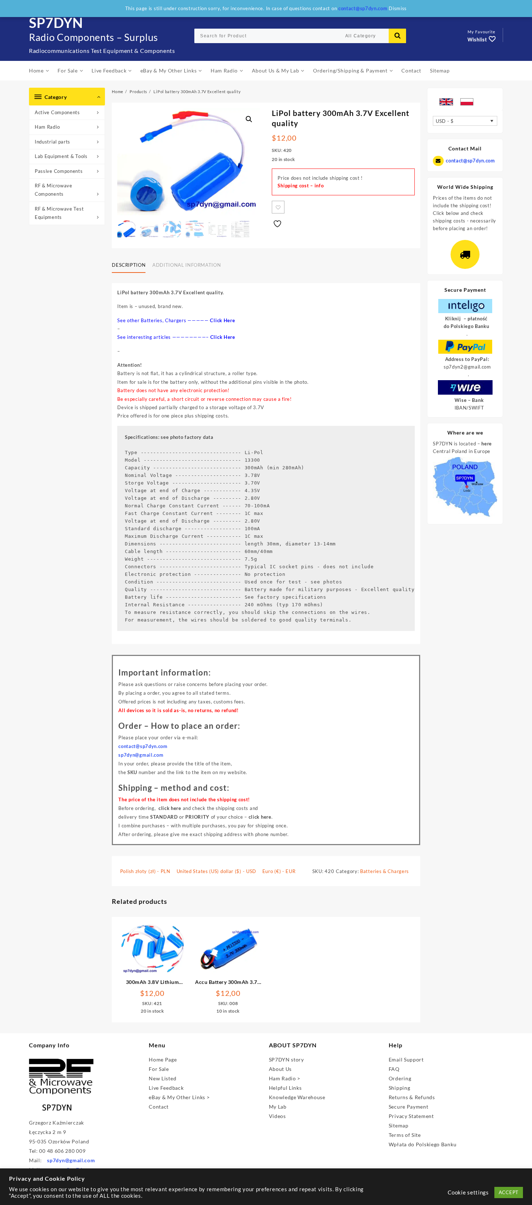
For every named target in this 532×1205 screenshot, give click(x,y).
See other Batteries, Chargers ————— (176, 320)
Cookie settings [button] (468, 1192)
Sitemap (399, 1125)
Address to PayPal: (467, 359)
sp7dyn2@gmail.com (467, 367)
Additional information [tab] (186, 265)
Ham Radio (47, 127)
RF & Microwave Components (53, 190)
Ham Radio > (285, 1078)
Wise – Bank (469, 400)
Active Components (57, 112)
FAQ (394, 1069)
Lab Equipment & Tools (61, 156)
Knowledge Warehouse (297, 1097)
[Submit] (397, 36)
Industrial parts (52, 142)
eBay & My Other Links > (179, 1097)
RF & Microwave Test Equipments (59, 213)
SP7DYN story (286, 1059)
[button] (249, 119)
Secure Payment (408, 1107)
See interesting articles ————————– (176, 337)
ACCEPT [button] (509, 1192)
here (486, 443)
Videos (277, 1116)
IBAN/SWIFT (469, 408)
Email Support (406, 1059)
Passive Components (59, 171)
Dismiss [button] (398, 8)
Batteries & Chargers (384, 871)
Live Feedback (166, 1088)
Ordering (400, 1078)
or (180, 817)
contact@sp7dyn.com (470, 160)
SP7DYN (56, 22)
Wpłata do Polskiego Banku (423, 1144)
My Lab (278, 1107)
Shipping (399, 1088)
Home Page (163, 1059)
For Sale (159, 1069)
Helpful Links (285, 1088)
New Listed (162, 1078)
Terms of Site (405, 1135)
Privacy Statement (411, 1116)
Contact (159, 1107)
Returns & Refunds (412, 1097)
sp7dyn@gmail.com (71, 1160)
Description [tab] (128, 265)
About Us (280, 1069)
